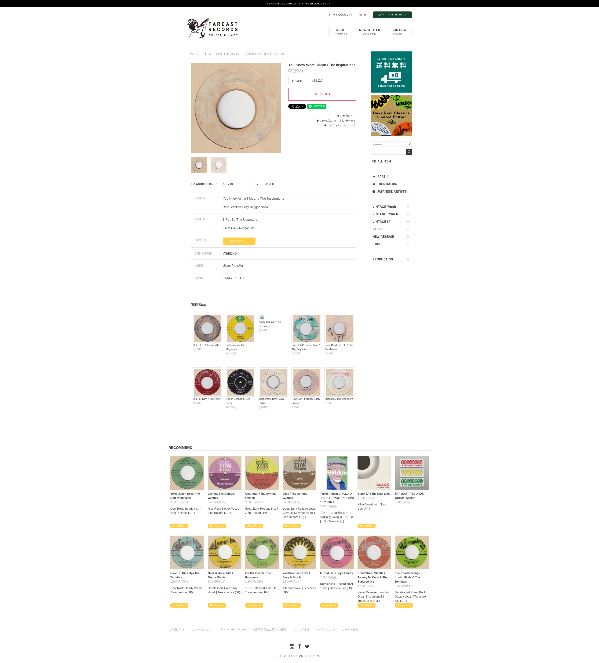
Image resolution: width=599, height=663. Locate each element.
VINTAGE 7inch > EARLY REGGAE (257, 54)
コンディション (201, 629)
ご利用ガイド (348, 115)
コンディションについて (341, 125)
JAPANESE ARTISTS (392, 192)
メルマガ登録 (300, 629)
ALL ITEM (384, 161)
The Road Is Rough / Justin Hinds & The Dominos (408, 577)
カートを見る (350, 629)
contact (399, 31)
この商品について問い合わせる (338, 120)
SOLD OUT (217, 54)
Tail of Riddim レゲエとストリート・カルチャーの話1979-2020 (337, 498)
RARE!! (382, 177)
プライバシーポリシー (232, 629)
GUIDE (341, 31)
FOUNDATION (387, 184)
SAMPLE (241, 241)
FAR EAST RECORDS (394, 14)
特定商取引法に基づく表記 (269, 629)
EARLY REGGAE (231, 184)
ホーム (195, 54)
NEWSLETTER (369, 31)
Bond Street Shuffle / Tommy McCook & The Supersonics (372, 577)
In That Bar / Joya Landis (336, 573)
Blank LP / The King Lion (374, 493)
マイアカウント (325, 629)
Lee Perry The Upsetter (261, 184)
